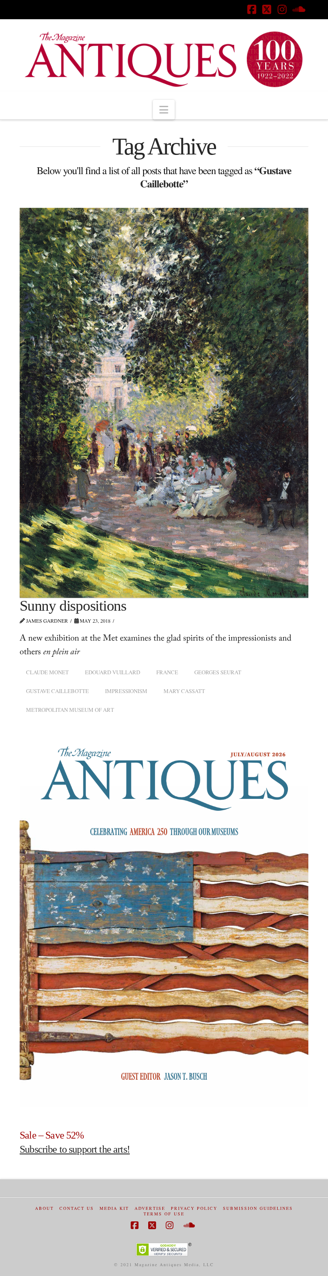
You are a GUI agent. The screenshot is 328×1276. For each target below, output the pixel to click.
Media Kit (114, 1208)
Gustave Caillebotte (57, 691)
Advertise (150, 1208)
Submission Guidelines (258, 1208)
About (44, 1208)
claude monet (47, 672)
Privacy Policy (194, 1208)
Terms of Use (164, 1214)
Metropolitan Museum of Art (70, 710)
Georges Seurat (217, 672)
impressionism (126, 691)
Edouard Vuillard (112, 672)
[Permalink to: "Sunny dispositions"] (164, 403)
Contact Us (76, 1208)
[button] (164, 109)
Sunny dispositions (73, 605)
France (167, 672)
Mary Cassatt (184, 691)
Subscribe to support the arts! (75, 1149)
